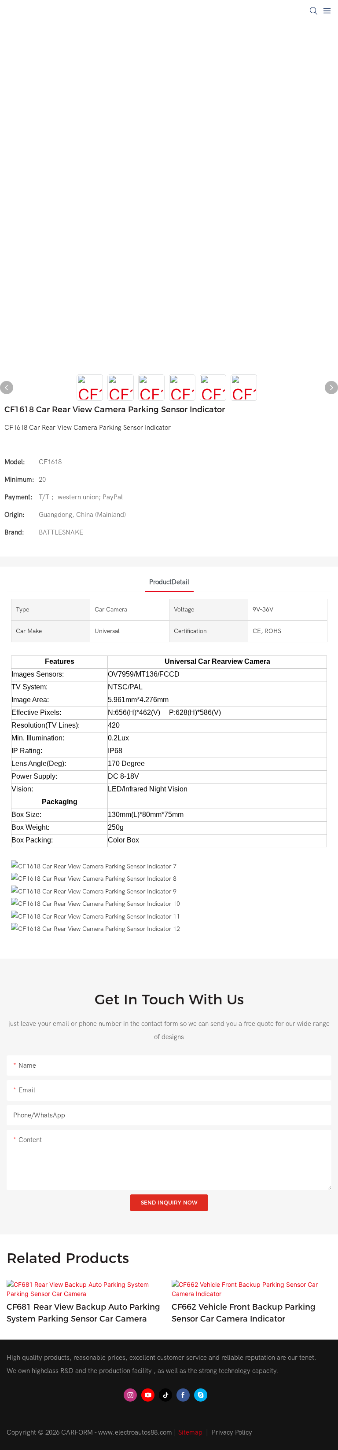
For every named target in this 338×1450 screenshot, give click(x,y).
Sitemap (190, 1432)
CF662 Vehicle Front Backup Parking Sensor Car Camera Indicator (244, 1313)
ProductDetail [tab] (169, 582)
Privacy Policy (232, 1432)
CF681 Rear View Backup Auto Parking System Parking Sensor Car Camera (83, 1313)
